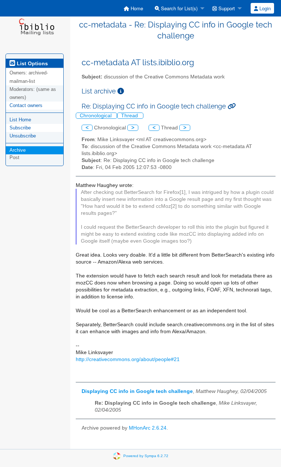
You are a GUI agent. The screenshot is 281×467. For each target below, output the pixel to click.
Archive (18, 150)
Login (264, 8)
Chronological (96, 115)
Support (226, 8)
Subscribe (20, 127)
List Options (31, 63)
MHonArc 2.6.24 (147, 428)
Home (136, 8)
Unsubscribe (23, 136)
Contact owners (26, 105)
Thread (130, 115)
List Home (20, 119)
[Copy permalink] (232, 106)
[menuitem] (133, 8)
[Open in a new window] (120, 91)
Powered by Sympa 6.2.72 (145, 455)
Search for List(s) (179, 8)
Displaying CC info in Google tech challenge (137, 391)
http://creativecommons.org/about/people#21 (128, 359)
